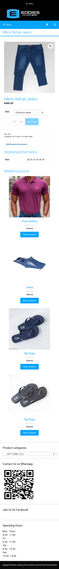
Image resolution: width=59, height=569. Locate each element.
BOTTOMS (16, 137)
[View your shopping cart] (47, 25)
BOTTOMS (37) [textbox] (29, 454)
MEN (30, 137)
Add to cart (32, 122)
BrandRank (52, 565)
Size (7, 112)
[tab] (29, 144)
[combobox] (30, 454)
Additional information (16, 144)
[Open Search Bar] (55, 25)
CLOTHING (24, 137)
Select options (29, 234)
